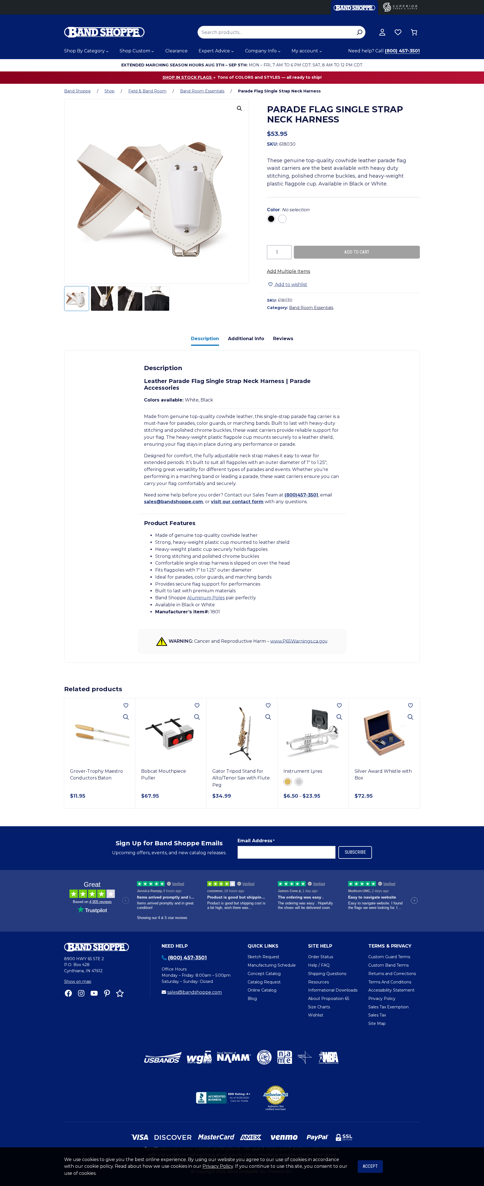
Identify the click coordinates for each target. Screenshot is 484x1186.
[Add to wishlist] (126, 705)
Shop (109, 91)
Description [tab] (205, 338)
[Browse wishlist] (398, 32)
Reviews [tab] (283, 338)
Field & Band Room (147, 91)
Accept (370, 1166)
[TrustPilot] (120, 993)
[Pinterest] (107, 993)
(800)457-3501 (301, 495)
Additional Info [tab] (246, 338)
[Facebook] (68, 993)
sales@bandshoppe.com (173, 501)
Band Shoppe (77, 91)
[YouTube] (94, 993)
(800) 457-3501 (402, 51)
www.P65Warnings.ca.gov (298, 641)
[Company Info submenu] (279, 51)
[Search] (359, 32)
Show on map (77, 981)
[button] (239, 108)
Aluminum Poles (206, 597)
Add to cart (356, 252)
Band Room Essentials (202, 91)
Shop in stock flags (187, 77)
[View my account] (382, 32)
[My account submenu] (320, 51)
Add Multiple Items (288, 271)
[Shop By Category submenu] (107, 51)
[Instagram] (81, 993)
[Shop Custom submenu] (152, 51)
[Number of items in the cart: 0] (414, 32)
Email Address (256, 840)
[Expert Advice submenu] (232, 51)
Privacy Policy (218, 1166)
